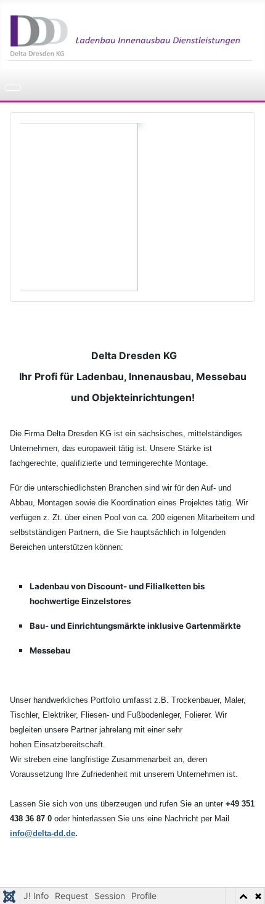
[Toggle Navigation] (13, 88)
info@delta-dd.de (42, 833)
